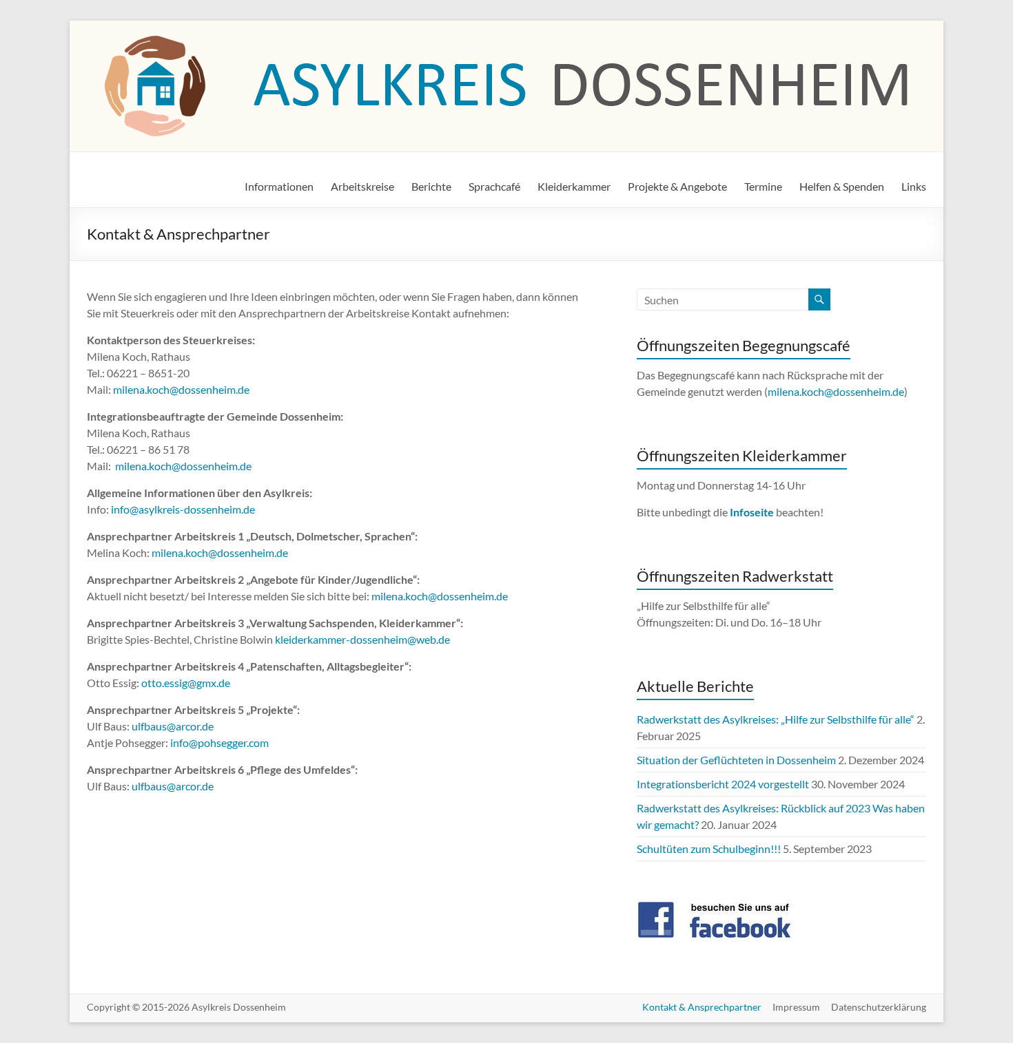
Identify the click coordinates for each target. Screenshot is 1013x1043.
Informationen (279, 186)
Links (913, 186)
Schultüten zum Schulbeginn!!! (709, 848)
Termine (763, 186)
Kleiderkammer (574, 186)
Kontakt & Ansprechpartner (701, 1007)
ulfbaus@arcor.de (173, 726)
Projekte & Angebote (677, 186)
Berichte (431, 186)
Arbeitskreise (362, 186)
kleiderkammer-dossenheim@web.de (362, 639)
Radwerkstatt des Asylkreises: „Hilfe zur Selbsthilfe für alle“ (775, 719)
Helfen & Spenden (841, 186)
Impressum (796, 1007)
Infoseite (753, 511)
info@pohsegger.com (219, 742)
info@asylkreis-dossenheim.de (183, 509)
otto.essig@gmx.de (185, 682)
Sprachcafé (494, 186)
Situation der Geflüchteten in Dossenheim (736, 759)
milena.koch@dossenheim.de (181, 389)
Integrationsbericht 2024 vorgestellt (723, 783)
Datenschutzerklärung (878, 1007)
